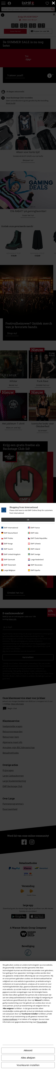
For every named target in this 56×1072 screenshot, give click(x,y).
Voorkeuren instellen (28, 1065)
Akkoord (28, 1050)
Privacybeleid (42, 1022)
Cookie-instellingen (10, 1019)
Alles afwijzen (28, 1057)
